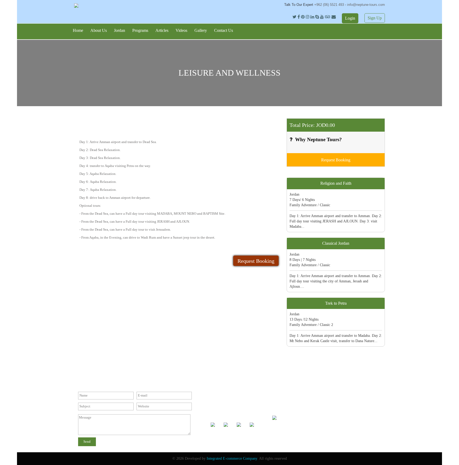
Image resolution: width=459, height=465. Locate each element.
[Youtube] (322, 17)
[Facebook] (299, 17)
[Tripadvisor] (327, 17)
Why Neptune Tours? (318, 139)
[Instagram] (308, 17)
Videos (181, 30)
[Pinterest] (303, 17)
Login (350, 18)
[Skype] (317, 17)
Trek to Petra (336, 303)
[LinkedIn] (313, 17)
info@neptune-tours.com (366, 5)
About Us (98, 30)
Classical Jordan (335, 243)
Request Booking (255, 261)
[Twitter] (295, 17)
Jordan (119, 30)
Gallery (200, 30)
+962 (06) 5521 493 (329, 5)
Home (78, 30)
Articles (161, 30)
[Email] (334, 17)
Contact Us (223, 30)
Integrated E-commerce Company (232, 458)
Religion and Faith (335, 183)
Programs (140, 30)
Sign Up (375, 18)
